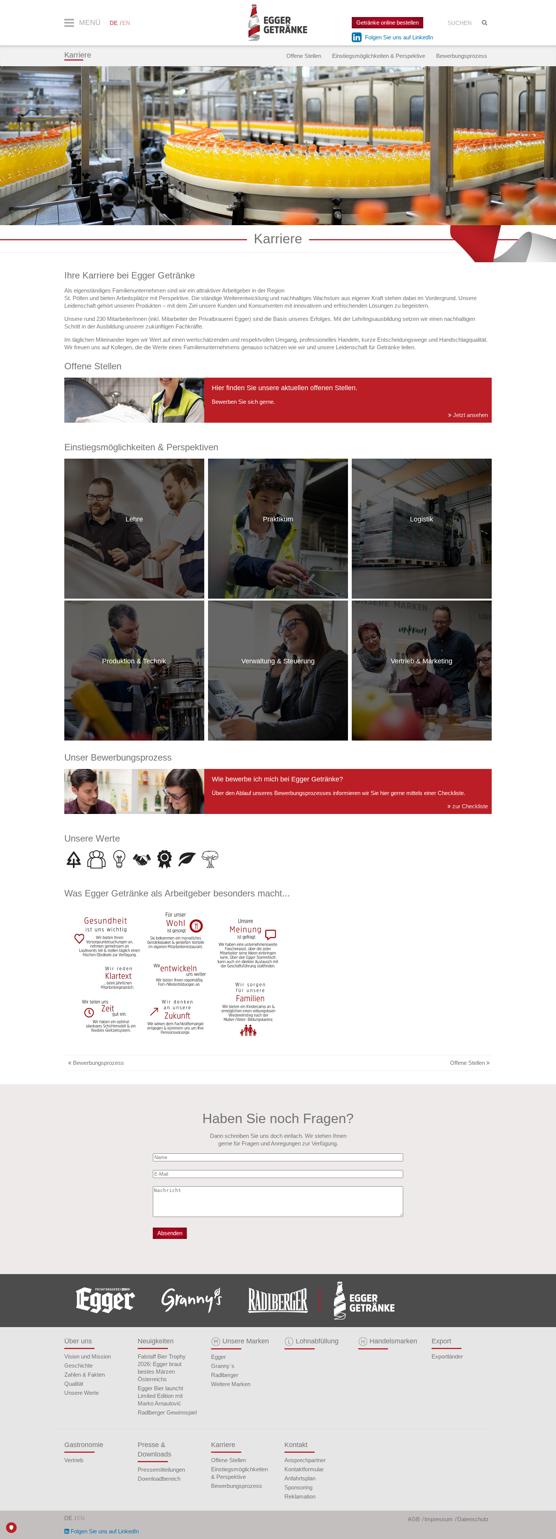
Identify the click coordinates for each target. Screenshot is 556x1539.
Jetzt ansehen (470, 415)
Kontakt (296, 1445)
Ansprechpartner (305, 1460)
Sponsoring (298, 1487)
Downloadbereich (159, 1478)
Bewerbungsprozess (461, 56)
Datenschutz (473, 1519)
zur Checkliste (469, 806)
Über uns (78, 1341)
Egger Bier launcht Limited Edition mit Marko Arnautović (160, 1396)
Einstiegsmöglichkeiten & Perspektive (378, 56)
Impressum (438, 1519)
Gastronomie (83, 1445)
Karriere (77, 55)
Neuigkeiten (156, 1341)
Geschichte (78, 1365)
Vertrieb (73, 1460)
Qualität (73, 1383)
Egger (218, 1357)
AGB (414, 1519)
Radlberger (224, 1375)
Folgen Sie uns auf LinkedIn (398, 37)
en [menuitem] (126, 23)
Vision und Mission (87, 1356)
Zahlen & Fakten (84, 1374)
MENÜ (89, 22)
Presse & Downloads (154, 1449)
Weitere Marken (230, 1384)
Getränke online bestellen (387, 22)
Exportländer (447, 1356)
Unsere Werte (81, 1393)
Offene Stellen (303, 56)
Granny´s (223, 1366)
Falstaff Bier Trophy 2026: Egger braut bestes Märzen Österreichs (162, 1367)
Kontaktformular (304, 1469)
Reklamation (299, 1496)
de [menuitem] (114, 23)
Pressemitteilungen (161, 1469)
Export (441, 1341)
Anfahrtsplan (299, 1478)
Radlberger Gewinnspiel (167, 1412)
